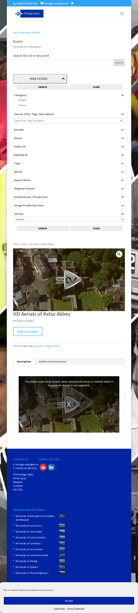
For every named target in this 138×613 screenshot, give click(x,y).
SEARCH (42, 87)
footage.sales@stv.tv (27, 464)
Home (16, 244)
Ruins (57, 346)
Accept (69, 600)
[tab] (24, 361)
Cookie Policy (60, 608)
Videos (24, 244)
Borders (39, 346)
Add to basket (27, 331)
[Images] (15, 99)
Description (24, 361)
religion (49, 346)
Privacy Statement (75, 608)
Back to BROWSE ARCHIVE (26, 32)
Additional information (52, 361)
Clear (96, 87)
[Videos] (15, 104)
